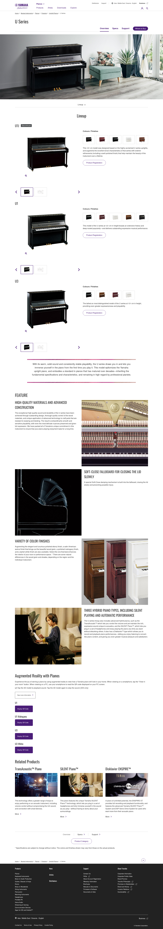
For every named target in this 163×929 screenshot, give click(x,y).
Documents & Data (89, 892)
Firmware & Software (90, 889)
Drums (17, 884)
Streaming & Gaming (21, 905)
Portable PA (19, 900)
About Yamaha (122, 868)
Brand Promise (122, 879)
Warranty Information (90, 881)
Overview (104, 28)
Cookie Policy (49, 925)
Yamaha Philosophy (124, 881)
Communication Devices (23, 907)
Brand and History (123, 887)
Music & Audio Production (23, 879)
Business (142, 3)
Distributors (95, 3)
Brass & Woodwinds (21, 887)
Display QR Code (22, 709)
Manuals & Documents (90, 887)
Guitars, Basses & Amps (23, 881)
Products (39, 7)
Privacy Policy (38, 925)
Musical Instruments (27, 13)
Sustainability (122, 892)
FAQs (85, 876)
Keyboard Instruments (22, 876)
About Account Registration (92, 879)
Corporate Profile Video (125, 876)
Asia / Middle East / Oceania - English (125, 3)
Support (103, 3)
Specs (115, 28)
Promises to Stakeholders (126, 884)
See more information (24, 695)
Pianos (39, 4)
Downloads (61, 7)
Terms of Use (28, 925)
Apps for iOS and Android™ (24, 910)
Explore (74, 7)
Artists (50, 7)
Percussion (18, 892)
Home (17, 13)
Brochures (86, 884)
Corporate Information (125, 874)
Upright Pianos (53, 13)
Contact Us (87, 874)
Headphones (19, 897)
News (51, 868)
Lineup (80, 104)
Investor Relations (123, 889)
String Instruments (21, 889)
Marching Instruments (22, 894)
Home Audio (19, 902)
